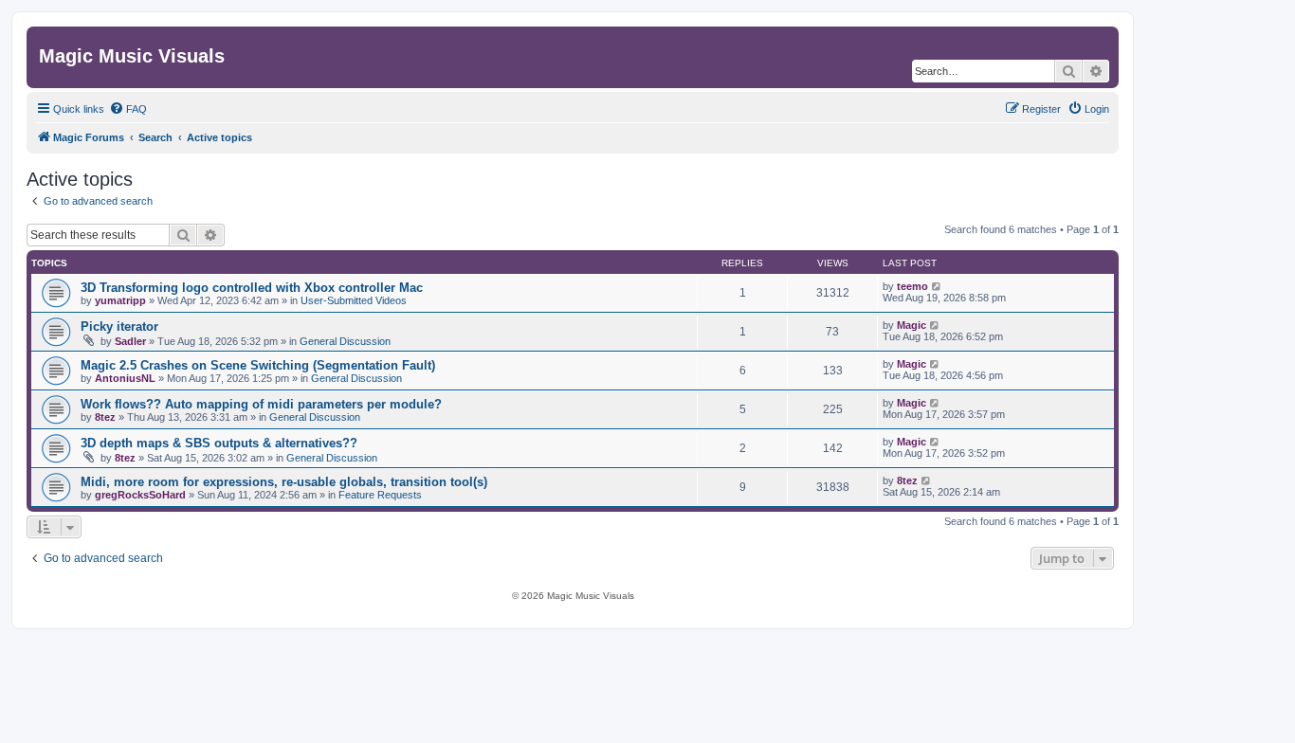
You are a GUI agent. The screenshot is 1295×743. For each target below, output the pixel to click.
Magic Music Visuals (132, 55)
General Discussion (345, 341)
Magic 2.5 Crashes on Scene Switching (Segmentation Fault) (258, 365)
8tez (105, 417)
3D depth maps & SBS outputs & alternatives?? (219, 443)
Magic (911, 325)
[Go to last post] (937, 286)
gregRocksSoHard (140, 494)
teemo (912, 286)
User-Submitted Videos (354, 300)
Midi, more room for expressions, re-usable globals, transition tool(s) (284, 482)
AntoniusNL (125, 378)
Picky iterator (119, 326)
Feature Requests (380, 494)
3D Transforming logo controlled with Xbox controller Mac (252, 288)
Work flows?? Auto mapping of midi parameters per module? (261, 404)
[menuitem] (128, 109)
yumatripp (120, 300)
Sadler (130, 341)
